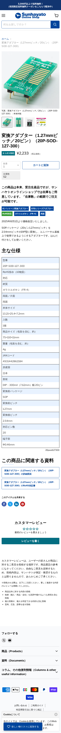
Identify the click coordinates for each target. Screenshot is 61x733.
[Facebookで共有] (4, 504)
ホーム (5, 38)
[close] (56, 714)
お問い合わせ (20, 705)
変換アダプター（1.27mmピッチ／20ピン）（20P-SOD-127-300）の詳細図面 (29, 472)
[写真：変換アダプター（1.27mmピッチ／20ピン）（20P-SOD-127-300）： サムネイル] (41, 122)
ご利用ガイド (37, 705)
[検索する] (55, 24)
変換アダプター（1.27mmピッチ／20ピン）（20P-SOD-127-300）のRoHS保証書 (29, 484)
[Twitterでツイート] (10, 504)
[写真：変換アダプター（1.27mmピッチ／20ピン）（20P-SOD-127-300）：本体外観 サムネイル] (7, 122)
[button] (23, 727)
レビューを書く (30, 540)
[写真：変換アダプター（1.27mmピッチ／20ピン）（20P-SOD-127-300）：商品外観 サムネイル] (30, 122)
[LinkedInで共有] (16, 504)
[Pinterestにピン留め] (22, 504)
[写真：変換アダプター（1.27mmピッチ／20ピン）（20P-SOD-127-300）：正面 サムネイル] (18, 122)
